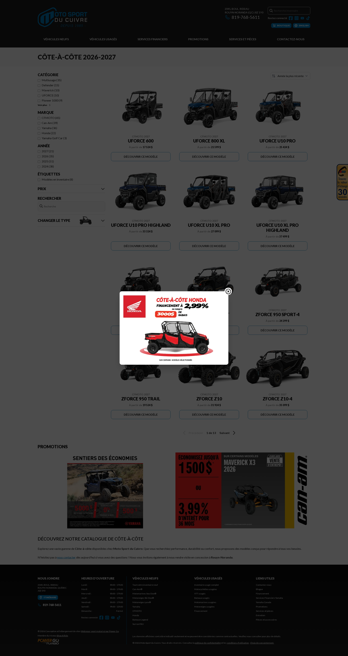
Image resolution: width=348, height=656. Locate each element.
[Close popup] (228, 291)
